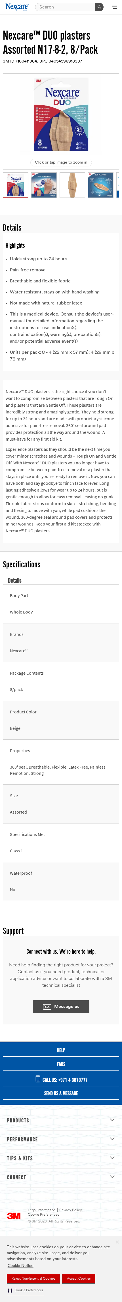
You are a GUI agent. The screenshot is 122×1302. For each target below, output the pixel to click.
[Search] (99, 7)
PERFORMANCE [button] (22, 1139)
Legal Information (42, 1210)
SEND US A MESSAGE (61, 1093)
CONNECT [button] (16, 1177)
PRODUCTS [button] (18, 1120)
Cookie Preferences (43, 1215)
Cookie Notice (20, 1266)
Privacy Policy (70, 1210)
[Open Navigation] (114, 7)
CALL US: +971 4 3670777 (64, 1080)
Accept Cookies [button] (79, 1278)
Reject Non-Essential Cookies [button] (33, 1278)
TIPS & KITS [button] (20, 1158)
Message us (66, 1007)
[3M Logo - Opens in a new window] (17, 7)
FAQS (61, 1064)
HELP (61, 1050)
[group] (15, 185)
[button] (25, 1290)
